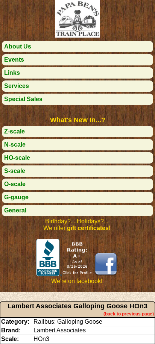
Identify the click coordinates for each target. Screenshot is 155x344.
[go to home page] (77, 35)
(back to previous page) (128, 314)
